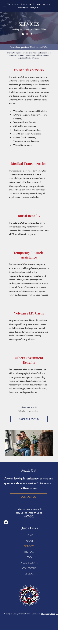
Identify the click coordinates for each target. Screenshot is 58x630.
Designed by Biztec (48, 613)
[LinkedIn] (31, 34)
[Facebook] (23, 34)
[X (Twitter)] (27, 34)
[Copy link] (35, 34)
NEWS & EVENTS (29, 562)
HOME (29, 535)
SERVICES (29, 546)
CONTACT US (29, 568)
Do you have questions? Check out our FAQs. (29, 47)
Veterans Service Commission (28, 4)
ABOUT (29, 540)
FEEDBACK (29, 573)
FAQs (29, 557)
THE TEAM (29, 551)
